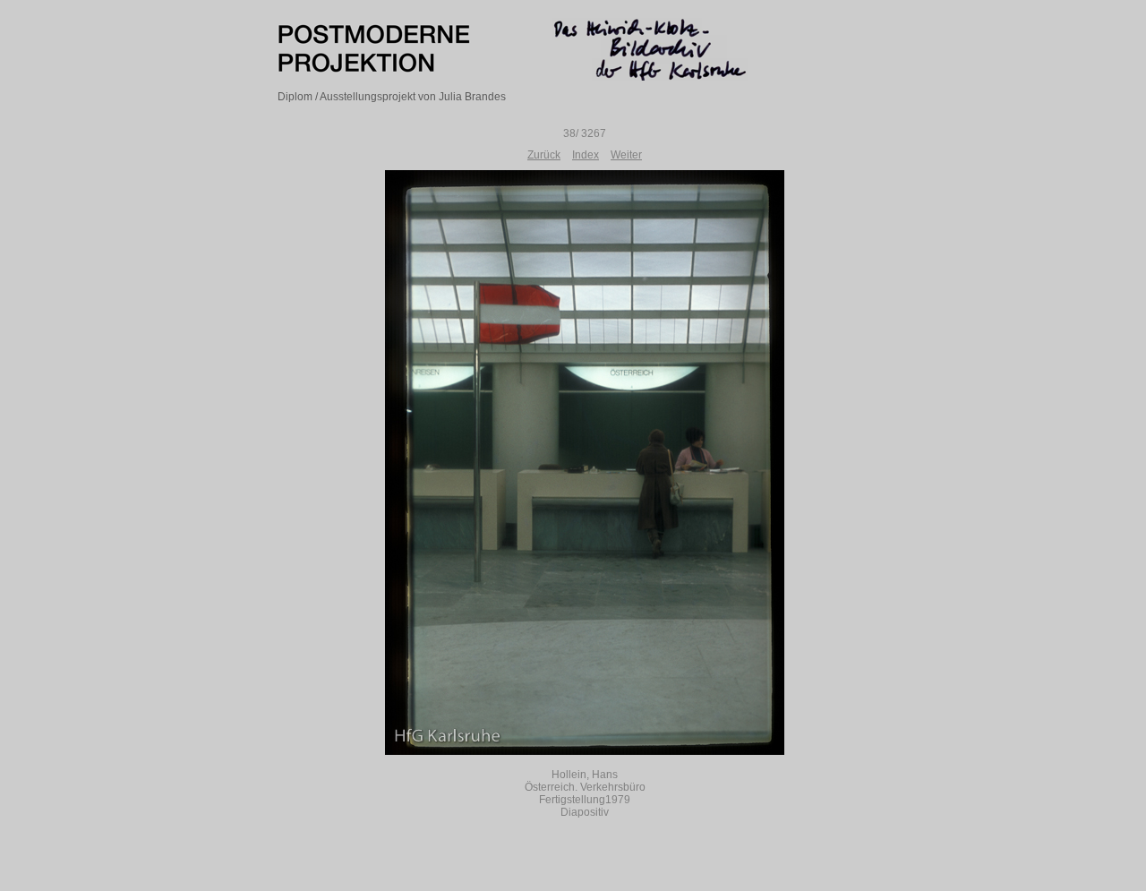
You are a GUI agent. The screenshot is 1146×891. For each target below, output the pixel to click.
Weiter (626, 155)
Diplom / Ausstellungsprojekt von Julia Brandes (392, 96)
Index (585, 155)
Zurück (543, 155)
